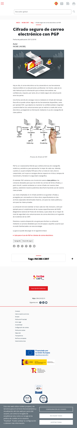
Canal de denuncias (20, 341)
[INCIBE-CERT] (38, 277)
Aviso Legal (18, 322)
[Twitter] (40, 302)
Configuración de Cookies (56, 409)
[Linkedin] (43, 302)
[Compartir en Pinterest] (26, 246)
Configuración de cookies (22, 327)
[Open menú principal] (2, 3)
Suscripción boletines (38, 288)
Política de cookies (20, 330)
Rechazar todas (56, 416)
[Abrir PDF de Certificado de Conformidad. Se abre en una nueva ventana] (38, 389)
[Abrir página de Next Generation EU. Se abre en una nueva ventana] (38, 353)
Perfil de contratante (20, 338)
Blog (32, 22)
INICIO (18, 22)
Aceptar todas (56, 422)
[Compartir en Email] (34, 246)
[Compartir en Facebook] (14, 246)
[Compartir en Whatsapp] (30, 246)
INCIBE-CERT (25, 22)
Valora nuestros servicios (22, 314)
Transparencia (19, 335)
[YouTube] (46, 302)
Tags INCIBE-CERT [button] (38, 259)
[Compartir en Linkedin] (18, 246)
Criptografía (17, 241)
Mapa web (18, 333)
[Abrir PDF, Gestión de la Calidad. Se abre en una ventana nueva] (43, 399)
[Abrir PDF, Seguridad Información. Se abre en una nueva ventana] (27, 399)
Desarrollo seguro (27, 241)
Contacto (17, 311)
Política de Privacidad (21, 319)
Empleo (17, 316)
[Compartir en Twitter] (22, 246)
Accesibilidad (18, 325)
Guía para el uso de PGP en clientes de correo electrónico (33, 235)
